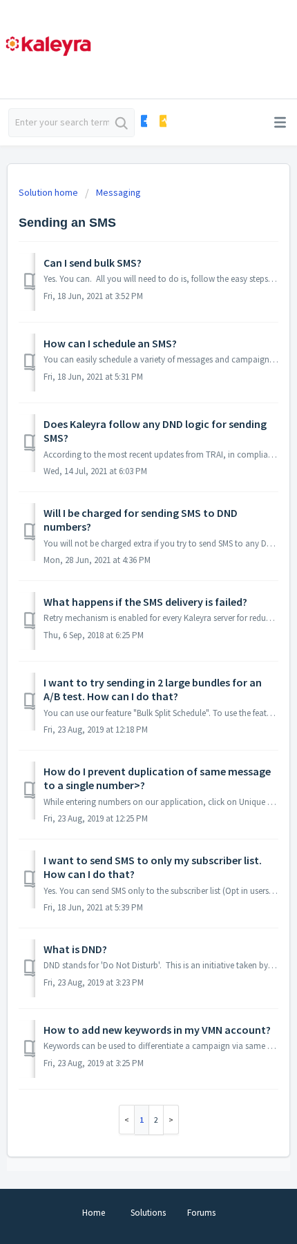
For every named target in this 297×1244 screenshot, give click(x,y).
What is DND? (75, 949)
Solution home (49, 192)
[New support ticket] (143, 121)
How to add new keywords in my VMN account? (157, 1030)
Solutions (148, 1212)
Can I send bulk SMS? (93, 262)
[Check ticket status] (162, 121)
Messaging (118, 192)
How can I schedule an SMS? (110, 343)
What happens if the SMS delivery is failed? (145, 602)
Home (93, 1212)
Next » (171, 1119)
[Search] (121, 122)
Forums (201, 1212)
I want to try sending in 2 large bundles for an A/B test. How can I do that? (153, 689)
